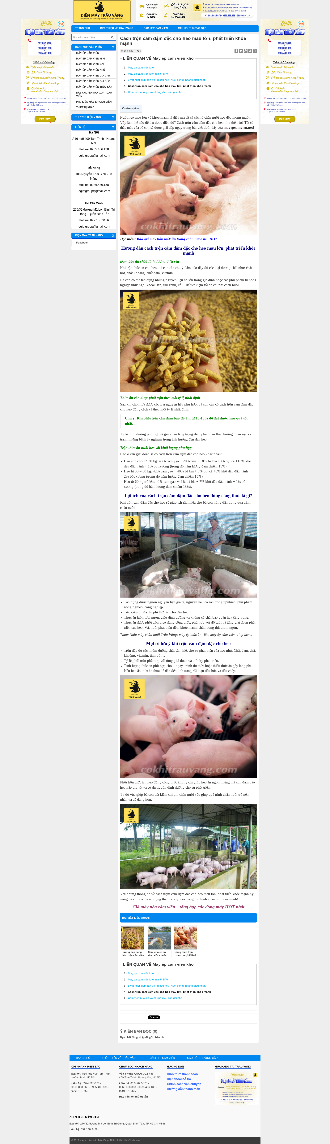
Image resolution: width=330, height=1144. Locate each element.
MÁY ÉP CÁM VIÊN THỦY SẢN (94, 86)
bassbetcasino (80, 1100)
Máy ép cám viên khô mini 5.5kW (148, 73)
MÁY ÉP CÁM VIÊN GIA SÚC (93, 81)
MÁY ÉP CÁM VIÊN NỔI (90, 64)
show (137, 108)
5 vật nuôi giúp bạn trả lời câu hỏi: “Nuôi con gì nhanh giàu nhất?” (167, 79)
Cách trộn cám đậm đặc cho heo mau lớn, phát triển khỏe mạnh (169, 85)
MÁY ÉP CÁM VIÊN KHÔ (90, 69)
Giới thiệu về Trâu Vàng (116, 28)
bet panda (77, 1108)
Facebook (82, 242)
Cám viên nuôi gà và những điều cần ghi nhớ (155, 92)
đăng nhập (138, 1037)
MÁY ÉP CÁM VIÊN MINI (90, 58)
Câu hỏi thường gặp (192, 28)
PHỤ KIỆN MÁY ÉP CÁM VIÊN (94, 101)
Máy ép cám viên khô (141, 67)
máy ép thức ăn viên (193, 635)
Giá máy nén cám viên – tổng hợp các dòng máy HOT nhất (188, 906)
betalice (76, 1104)
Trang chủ (82, 28)
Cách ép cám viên (156, 28)
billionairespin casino (83, 1111)
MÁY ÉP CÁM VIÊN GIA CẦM (93, 75)
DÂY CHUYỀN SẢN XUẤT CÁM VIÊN (94, 94)
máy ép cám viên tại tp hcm (230, 635)
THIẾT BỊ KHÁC (85, 107)
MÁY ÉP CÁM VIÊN (87, 53)
